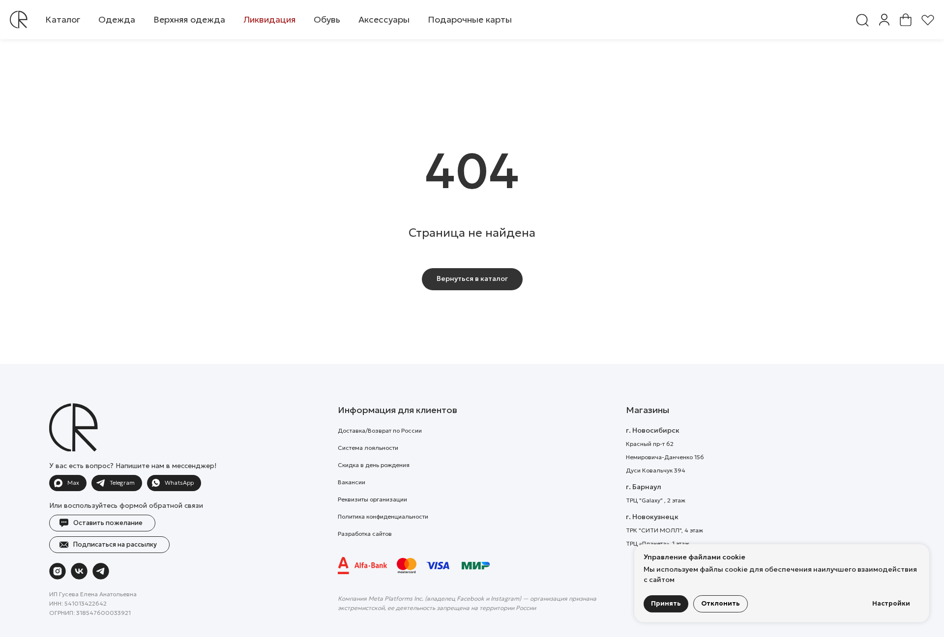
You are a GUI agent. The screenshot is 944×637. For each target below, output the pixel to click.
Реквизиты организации (372, 499)
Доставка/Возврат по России (380, 430)
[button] (116, 19)
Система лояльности (368, 447)
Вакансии (351, 482)
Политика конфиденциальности (383, 516)
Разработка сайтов (365, 533)
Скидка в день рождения (374, 465)
